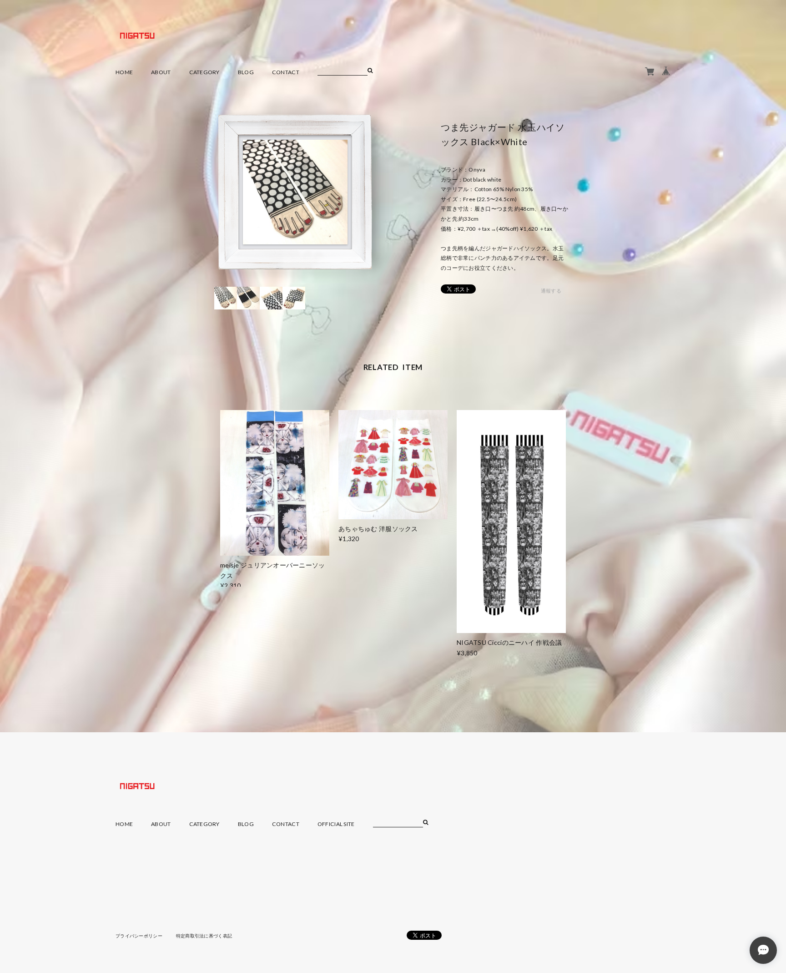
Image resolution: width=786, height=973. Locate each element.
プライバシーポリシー (139, 935)
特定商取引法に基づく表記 (204, 935)
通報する (551, 291)
